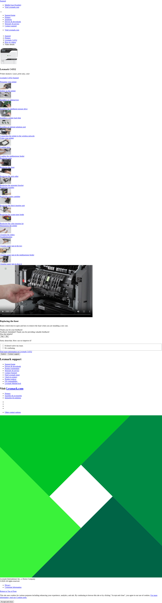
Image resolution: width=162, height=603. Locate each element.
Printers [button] (7, 17)
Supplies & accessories (13, 396)
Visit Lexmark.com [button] (12, 7)
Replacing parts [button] (6, 158)
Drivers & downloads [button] (13, 22)
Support (8, 36)
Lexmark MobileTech (13, 383)
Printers (7, 38)
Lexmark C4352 (11, 40)
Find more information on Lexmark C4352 (16, 352)
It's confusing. (10, 348)
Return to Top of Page (8, 591)
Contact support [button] (11, 26)
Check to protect (11, 377)
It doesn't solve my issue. (14, 346)
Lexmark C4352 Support (9, 78)
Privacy (7, 585)
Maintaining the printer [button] (8, 226)
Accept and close (7, 602)
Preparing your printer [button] (8, 82)
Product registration (12, 368)
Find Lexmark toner (12, 375)
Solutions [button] (8, 20)
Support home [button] (10, 15)
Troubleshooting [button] (6, 237)
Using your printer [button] (7, 138)
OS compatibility (11, 381)
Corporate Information (13, 587)
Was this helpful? (6, 334)
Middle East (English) (13, 5)
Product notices (10, 379)
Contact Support (11, 373)
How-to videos (10, 42)
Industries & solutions (13, 398)
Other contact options (13, 412)
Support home (10, 364)
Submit (3, 354)
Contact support (13, 354)
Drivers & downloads (13, 366)
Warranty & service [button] (12, 24)
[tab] (81, 82)
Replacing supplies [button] (7, 187)
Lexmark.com (14, 388)
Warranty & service (12, 371)
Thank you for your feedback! (11, 330)
